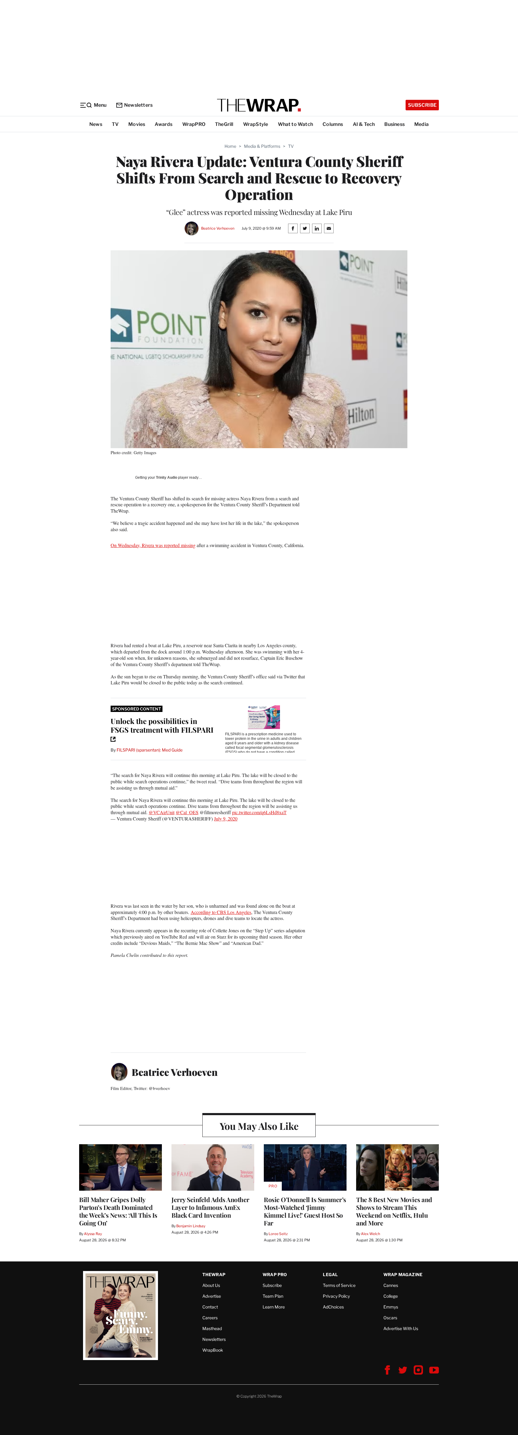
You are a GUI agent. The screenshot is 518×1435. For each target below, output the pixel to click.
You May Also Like (259, 1125)
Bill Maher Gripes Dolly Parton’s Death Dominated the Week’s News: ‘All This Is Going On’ (118, 1211)
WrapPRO (193, 124)
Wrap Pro (275, 1274)
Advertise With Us (400, 1328)
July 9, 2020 (225, 818)
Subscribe (422, 105)
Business (394, 124)
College (390, 1296)
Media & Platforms (262, 146)
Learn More (274, 1306)
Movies (136, 124)
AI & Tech (364, 124)
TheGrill (224, 124)
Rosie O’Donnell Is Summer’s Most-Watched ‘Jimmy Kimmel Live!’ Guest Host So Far (305, 1211)
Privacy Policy (336, 1296)
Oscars (390, 1317)
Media (421, 124)
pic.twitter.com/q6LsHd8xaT (259, 812)
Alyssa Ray (93, 1233)
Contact (210, 1306)
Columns (333, 124)
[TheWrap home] (259, 105)
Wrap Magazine (403, 1274)
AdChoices (333, 1306)
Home (230, 146)
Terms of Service (339, 1285)
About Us (211, 1285)
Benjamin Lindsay (190, 1226)
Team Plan (273, 1296)
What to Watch (295, 124)
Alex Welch (370, 1233)
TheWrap (213, 1274)
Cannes (390, 1285)
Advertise (211, 1296)
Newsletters (138, 105)
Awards (163, 124)
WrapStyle (255, 124)
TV (115, 124)
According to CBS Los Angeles (221, 912)
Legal (330, 1274)
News (95, 124)
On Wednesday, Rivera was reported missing (153, 545)
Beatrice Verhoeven (217, 228)
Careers (210, 1317)
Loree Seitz (278, 1233)
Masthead (212, 1328)
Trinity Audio (166, 477)
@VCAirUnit (161, 812)
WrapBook (212, 1350)
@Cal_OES (187, 812)
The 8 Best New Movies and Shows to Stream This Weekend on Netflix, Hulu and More (394, 1211)
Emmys (390, 1306)
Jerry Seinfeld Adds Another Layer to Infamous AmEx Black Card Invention (210, 1207)
